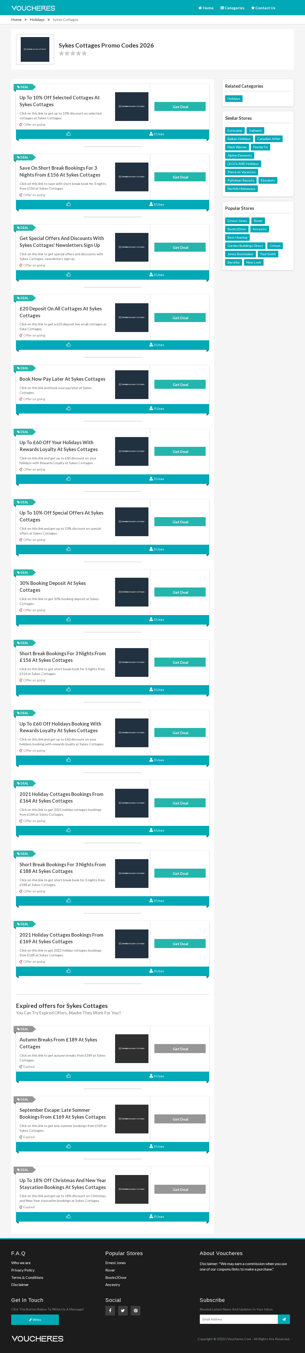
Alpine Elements (240, 155)
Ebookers (268, 180)
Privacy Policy (23, 1270)
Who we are (20, 1262)
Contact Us (265, 7)
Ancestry (260, 229)
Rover (258, 221)
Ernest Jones (237, 221)
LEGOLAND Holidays (243, 164)
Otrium (275, 246)
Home (208, 7)
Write (36, 1320)
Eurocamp (235, 130)
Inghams (255, 130)
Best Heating (237, 237)
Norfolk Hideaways (241, 189)
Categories (234, 7)
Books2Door (237, 229)
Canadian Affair (268, 139)
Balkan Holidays (239, 139)
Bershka (234, 262)
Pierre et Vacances (242, 172)
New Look (253, 262)
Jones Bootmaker (241, 254)
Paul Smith (268, 254)
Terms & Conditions (27, 1277)
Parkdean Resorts (241, 180)
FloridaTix (260, 147)
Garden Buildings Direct (245, 246)
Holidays (37, 19)
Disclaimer (20, 1284)
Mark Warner (237, 147)
